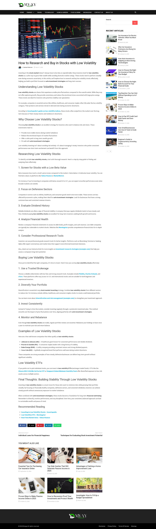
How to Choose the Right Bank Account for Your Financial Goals (127, 84)
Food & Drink (75, 12)
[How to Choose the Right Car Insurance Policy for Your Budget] (111, 70)
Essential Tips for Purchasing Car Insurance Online (30, 467)
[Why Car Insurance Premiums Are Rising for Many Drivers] (111, 47)
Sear (135, 23)
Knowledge (87, 12)
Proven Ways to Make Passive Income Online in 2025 (30, 497)
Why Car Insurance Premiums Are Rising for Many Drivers (127, 49)
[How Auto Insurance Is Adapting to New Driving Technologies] (111, 59)
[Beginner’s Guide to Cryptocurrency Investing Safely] (111, 140)
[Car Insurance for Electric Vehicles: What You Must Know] (111, 36)
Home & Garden (62, 12)
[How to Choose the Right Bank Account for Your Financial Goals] (111, 82)
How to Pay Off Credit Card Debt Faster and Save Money (127, 118)
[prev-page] (107, 151)
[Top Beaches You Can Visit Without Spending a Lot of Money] (111, 93)
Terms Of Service (124, 526)
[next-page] (110, 151)
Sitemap (133, 526)
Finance (29, 12)
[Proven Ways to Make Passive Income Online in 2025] (111, 105)
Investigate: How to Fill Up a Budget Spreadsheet (87, 496)
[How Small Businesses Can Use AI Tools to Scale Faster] (111, 128)
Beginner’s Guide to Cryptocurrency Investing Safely (127, 141)
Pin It (41, 425)
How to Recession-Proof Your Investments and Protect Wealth (60, 497)
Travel (39, 12)
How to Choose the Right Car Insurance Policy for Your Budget (127, 72)
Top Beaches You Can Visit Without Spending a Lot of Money (127, 95)
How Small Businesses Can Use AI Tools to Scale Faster (127, 130)
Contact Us (98, 12)
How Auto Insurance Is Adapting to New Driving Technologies (126, 61)
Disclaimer (102, 526)
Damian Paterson (27, 67)
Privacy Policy (112, 526)
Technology (49, 12)
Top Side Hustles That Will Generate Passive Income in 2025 (58, 468)
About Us (109, 12)
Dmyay (25, 526)
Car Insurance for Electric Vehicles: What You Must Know (127, 38)
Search (108, 19)
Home (22, 12)
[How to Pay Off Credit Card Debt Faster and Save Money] (111, 117)
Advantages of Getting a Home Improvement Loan (88, 467)
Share (23, 425)
